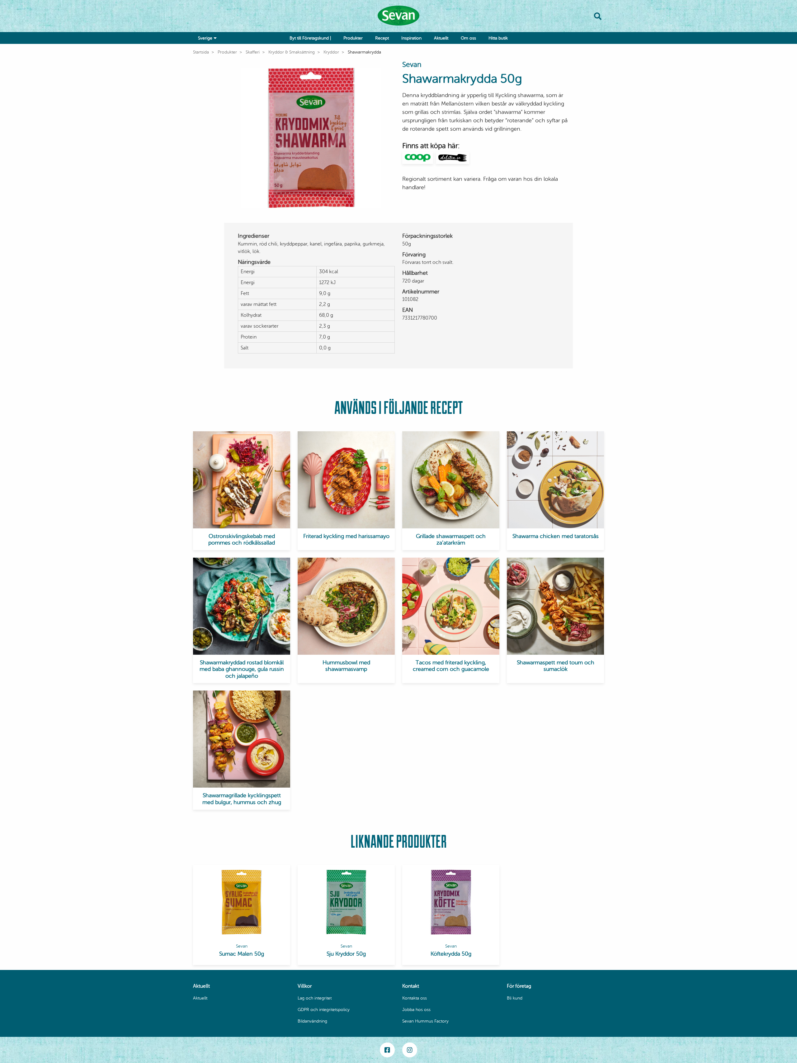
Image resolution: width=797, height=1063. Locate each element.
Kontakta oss (414, 998)
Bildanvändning (312, 1021)
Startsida (201, 52)
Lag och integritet (315, 998)
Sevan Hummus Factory (425, 1021)
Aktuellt (441, 38)
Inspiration (411, 38)
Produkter (353, 38)
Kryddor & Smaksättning (291, 52)
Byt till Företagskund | (310, 38)
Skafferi (253, 52)
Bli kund (514, 998)
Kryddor (331, 52)
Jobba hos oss (416, 1009)
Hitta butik (498, 38)
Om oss (468, 38)
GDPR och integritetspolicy (324, 1009)
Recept (382, 38)
